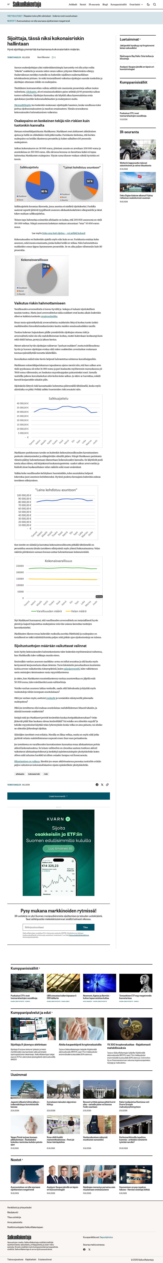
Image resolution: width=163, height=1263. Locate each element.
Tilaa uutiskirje (14, 1217)
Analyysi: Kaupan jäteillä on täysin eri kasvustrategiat (137, 68)
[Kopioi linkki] (107, 784)
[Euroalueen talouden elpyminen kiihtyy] (63, 1089)
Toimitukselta (14, 57)
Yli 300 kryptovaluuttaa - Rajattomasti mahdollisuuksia (129, 1046)
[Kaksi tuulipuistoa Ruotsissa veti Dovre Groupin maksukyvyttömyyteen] (135, 1089)
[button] (9, 4)
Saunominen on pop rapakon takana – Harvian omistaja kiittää (134, 1188)
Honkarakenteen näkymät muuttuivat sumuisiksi (95, 1138)
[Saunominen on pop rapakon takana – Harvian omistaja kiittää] (135, 1174)
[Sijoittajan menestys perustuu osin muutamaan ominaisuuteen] (99, 1174)
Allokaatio (31, 91)
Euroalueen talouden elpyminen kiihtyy (61, 1103)
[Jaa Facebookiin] (97, 784)
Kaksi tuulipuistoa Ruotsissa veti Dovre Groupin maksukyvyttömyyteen (134, 1104)
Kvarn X (27, 1001)
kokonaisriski (34, 773)
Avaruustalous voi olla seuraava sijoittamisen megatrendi (43, 20)
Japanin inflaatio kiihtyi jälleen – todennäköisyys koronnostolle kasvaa (25, 1104)
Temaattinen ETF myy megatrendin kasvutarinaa (135, 996)
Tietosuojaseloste (15, 1259)
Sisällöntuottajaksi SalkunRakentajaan (25, 1227)
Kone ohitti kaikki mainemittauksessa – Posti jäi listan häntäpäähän (60, 1139)
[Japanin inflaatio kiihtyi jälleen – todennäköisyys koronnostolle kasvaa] (27, 1089)
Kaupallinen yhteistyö (17, 1001)
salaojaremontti (72, 668)
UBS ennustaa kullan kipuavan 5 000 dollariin (61, 996)
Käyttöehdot (30, 1259)
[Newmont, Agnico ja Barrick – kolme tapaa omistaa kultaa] (99, 983)
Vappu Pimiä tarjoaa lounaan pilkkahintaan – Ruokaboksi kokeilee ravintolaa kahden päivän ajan (26, 1141)
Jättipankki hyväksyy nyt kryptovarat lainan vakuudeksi (137, 46)
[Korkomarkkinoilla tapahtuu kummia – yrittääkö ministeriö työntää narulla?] (135, 1124)
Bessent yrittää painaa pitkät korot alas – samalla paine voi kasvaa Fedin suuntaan (99, 1104)
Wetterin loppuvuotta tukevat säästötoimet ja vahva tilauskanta (135, 164)
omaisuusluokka (49, 316)
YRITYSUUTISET (14, 15)
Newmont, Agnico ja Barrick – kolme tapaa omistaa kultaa (96, 996)
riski (46, 773)
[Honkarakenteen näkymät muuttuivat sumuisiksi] (99, 1124)
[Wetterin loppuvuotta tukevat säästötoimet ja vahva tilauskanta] (138, 149)
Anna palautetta (14, 1222)
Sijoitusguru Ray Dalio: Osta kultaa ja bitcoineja (137, 57)
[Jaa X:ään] (102, 784)
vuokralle (51, 698)
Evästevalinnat (45, 1259)
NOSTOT (11, 20)
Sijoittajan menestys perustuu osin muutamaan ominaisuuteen (99, 1188)
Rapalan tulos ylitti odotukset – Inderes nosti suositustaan (50, 15)
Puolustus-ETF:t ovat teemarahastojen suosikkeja (133, 114)
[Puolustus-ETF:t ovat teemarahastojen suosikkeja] (138, 100)
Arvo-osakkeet (87, 1001)
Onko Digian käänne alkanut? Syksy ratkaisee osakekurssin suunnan (136, 196)
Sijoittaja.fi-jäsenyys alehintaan (29, 1044)
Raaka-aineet (65, 1001)
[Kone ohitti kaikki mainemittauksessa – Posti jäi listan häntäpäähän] (63, 1124)
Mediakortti (12, 1212)
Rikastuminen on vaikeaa (27, 761)
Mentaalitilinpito (22, 105)
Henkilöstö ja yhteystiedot (19, 1207)
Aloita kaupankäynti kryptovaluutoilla (80, 1044)
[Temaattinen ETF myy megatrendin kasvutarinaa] (135, 983)
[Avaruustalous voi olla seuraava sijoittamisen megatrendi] (27, 1174)
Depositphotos (106, 1237)
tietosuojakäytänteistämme (79, 935)
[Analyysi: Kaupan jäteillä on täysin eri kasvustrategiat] (63, 1174)
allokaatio (20, 773)
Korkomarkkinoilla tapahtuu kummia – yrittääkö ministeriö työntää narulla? (133, 1139)
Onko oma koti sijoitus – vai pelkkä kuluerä (63, 233)
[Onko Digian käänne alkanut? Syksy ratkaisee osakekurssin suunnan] (138, 182)
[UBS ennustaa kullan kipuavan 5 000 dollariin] (63, 983)
